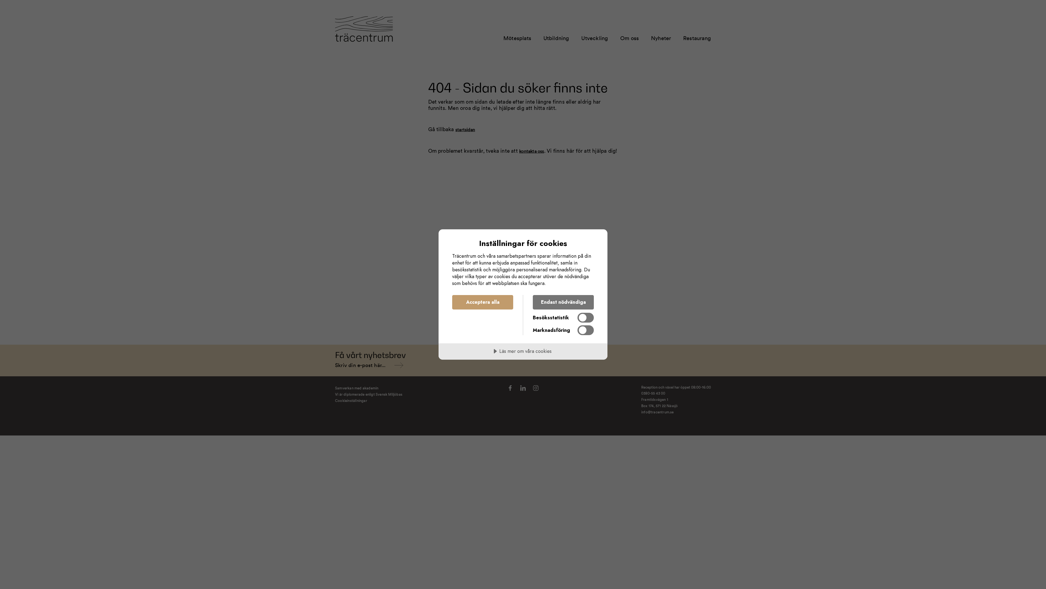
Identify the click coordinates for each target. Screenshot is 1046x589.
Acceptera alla (483, 302)
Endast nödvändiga (563, 302)
